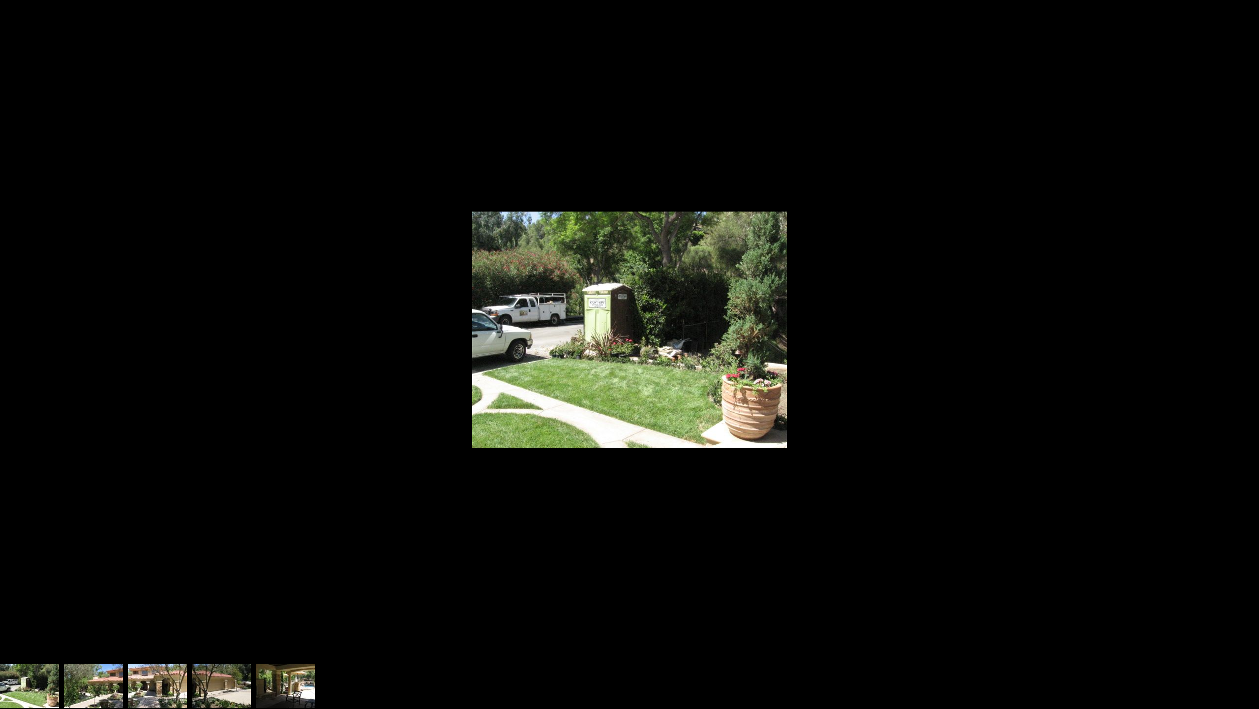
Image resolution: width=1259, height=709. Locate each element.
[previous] (17, 340)
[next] (1242, 340)
